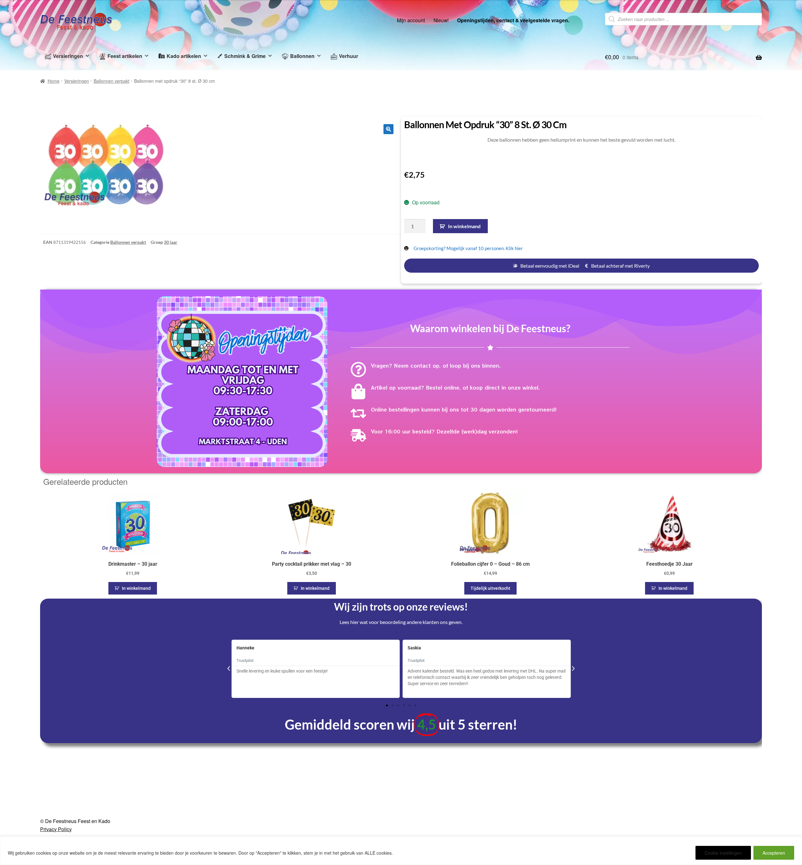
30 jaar (170, 242)
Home (54, 81)
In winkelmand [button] (136, 588)
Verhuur (348, 56)
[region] (401, 850)
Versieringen (68, 56)
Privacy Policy (56, 829)
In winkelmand (464, 226)
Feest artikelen (124, 56)
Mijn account (411, 20)
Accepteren (774, 853)
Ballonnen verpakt (111, 81)
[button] (388, 129)
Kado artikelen (184, 56)
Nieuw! (441, 20)
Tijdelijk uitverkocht (490, 588)
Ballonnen (302, 56)
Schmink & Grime (245, 56)
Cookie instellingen (723, 853)
